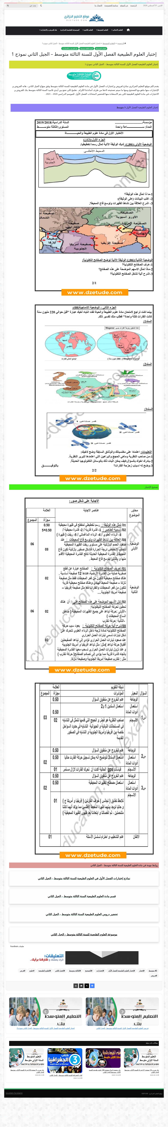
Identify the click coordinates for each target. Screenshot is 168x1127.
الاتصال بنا (98, 5)
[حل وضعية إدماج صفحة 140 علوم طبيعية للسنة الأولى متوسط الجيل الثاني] (103, 1058)
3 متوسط (153, 970)
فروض (153, 975)
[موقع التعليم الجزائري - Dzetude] (84, 18)
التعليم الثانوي (88, 30)
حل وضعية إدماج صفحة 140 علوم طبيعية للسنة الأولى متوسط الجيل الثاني (105, 1071)
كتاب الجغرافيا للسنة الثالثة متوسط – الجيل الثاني (65, 1075)
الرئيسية (133, 5)
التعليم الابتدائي (118, 30)
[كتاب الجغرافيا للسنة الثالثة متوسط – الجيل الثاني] (64, 1060)
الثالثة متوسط (74, 970)
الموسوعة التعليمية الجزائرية (69, 30)
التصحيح (88, 970)
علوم (31, 970)
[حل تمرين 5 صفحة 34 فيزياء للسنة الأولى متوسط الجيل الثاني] (26, 1058)
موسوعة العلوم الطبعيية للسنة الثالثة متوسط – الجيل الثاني (84, 934)
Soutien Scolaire (14, 1093)
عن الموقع (124, 5)
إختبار (141, 970)
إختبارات (99, 970)
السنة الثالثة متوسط (86, 48)
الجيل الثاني (59, 970)
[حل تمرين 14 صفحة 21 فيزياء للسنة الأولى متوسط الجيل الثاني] (141, 1058)
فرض (22, 970)
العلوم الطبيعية (44, 970)
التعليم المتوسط (102, 30)
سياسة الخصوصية (111, 5)
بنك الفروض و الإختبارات (49, 30)
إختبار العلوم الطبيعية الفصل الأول (121, 970)
